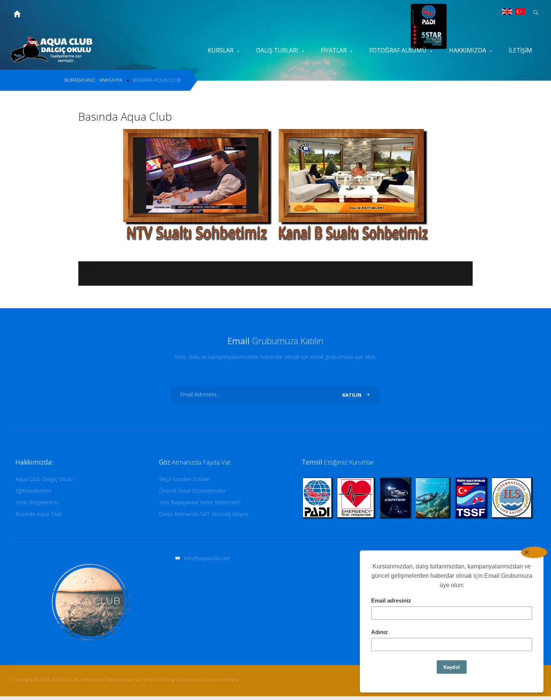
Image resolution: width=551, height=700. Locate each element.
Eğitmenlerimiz (33, 491)
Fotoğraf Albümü (398, 50)
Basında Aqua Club (38, 514)
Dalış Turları (277, 50)
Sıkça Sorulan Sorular (184, 479)
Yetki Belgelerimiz (37, 502)
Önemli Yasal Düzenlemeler (192, 491)
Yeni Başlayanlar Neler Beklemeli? (200, 502)
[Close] (534, 552)
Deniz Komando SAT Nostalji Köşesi (204, 514)
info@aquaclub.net (207, 558)
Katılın (351, 394)
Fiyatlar (334, 50)
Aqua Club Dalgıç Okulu (44, 479)
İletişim (520, 50)
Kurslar (221, 50)
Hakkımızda (467, 50)
